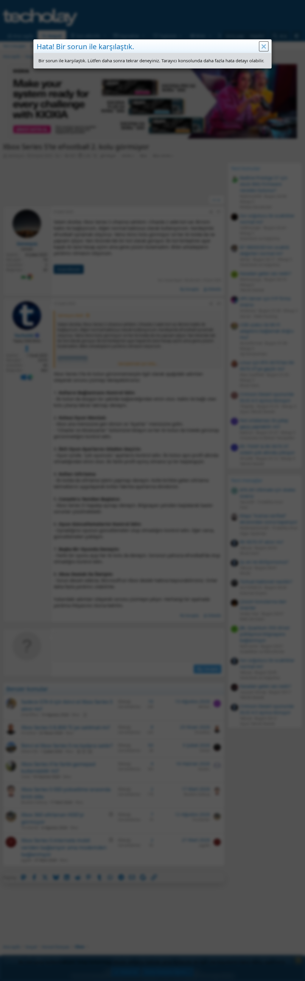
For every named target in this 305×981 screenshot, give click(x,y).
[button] (263, 46)
